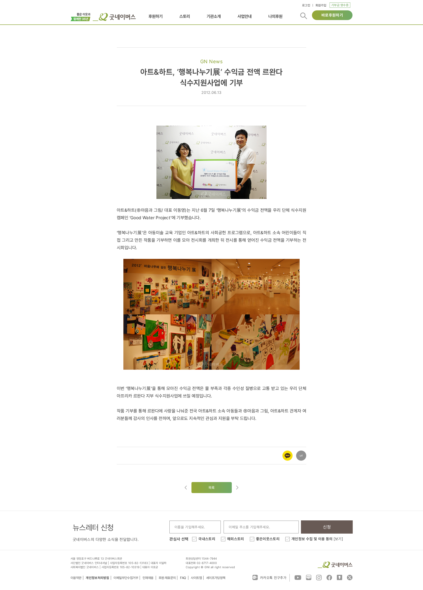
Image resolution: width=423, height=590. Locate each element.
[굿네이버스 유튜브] (298, 577)
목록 (211, 487)
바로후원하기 (332, 15)
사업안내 (244, 16)
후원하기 (155, 16)
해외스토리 (235, 539)
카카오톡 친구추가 (273, 577)
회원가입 (320, 5)
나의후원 (275, 16)
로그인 (306, 5)
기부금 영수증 (340, 5)
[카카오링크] (287, 453)
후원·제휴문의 (167, 578)
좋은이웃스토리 (268, 539)
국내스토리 (206, 539)
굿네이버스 (335, 565)
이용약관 (76, 578)
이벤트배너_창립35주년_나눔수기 (80, 16)
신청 (327, 527)
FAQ (183, 578)
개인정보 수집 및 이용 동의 (317, 539)
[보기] (338, 539)
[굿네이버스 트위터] (349, 577)
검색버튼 (303, 16)
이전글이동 (186, 487)
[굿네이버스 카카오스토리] (339, 577)
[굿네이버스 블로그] (308, 577)
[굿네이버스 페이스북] (329, 577)
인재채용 (148, 578)
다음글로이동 (237, 487)
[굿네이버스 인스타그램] (319, 577)
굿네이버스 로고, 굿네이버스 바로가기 (114, 17)
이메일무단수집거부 (125, 578)
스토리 (184, 16)
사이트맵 (196, 578)
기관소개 (214, 16)
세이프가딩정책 (215, 578)
